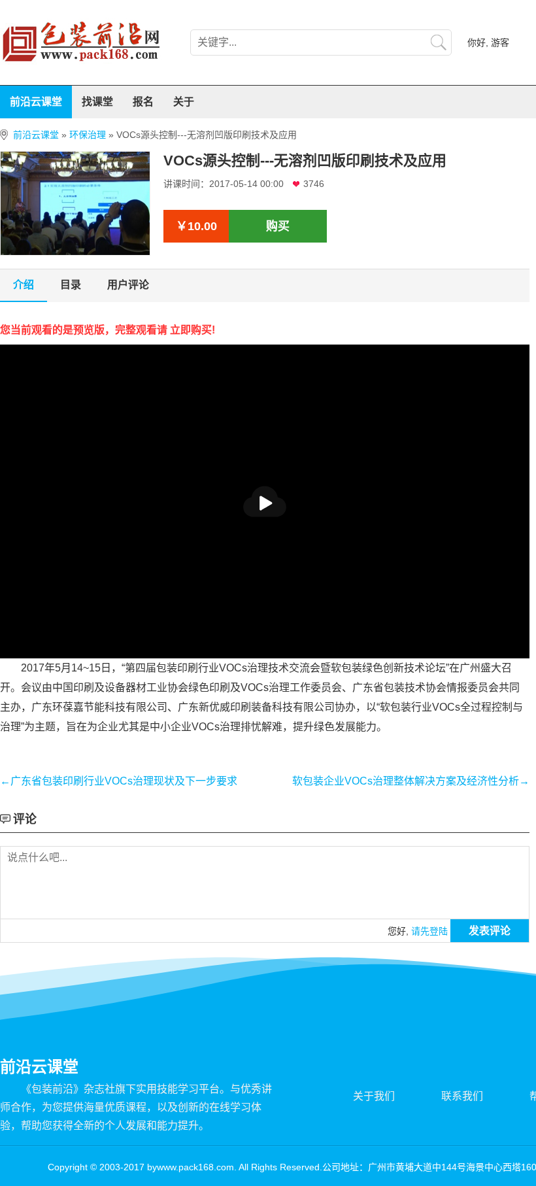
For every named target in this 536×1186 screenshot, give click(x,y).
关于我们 (374, 1096)
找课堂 (97, 101)
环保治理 (87, 134)
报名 (143, 101)
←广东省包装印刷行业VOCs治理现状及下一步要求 (118, 781)
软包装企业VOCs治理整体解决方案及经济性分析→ (410, 781)
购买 (278, 226)
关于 (183, 101)
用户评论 (128, 284)
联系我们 (462, 1096)
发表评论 (490, 930)
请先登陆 (429, 931)
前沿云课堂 (36, 101)
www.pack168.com (195, 1167)
